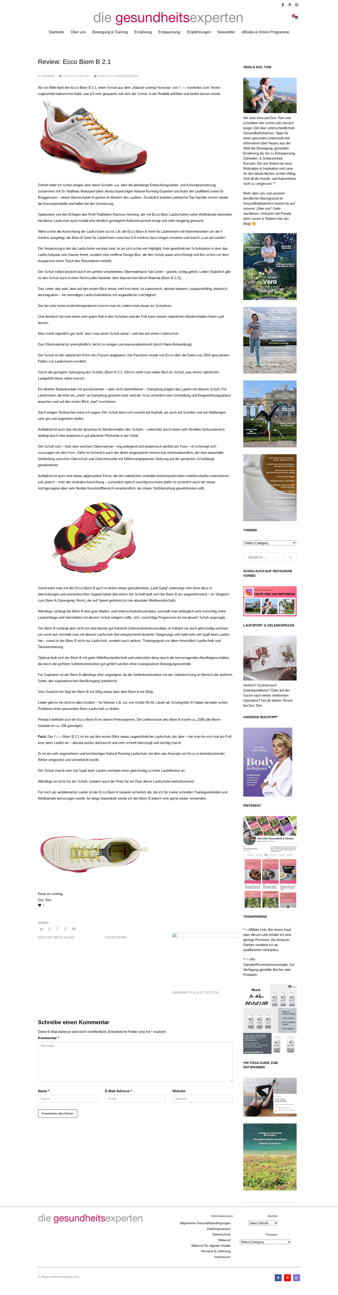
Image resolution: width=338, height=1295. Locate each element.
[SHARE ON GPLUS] (57, 929)
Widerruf (224, 1240)
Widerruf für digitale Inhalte (211, 1245)
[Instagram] (296, 4)
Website (178, 1091)
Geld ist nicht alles (56, 937)
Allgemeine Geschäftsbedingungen (205, 1223)
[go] (291, 557)
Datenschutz (221, 1234)
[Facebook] (282, 4)
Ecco (182, 87)
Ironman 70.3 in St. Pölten (195, 992)
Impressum (222, 1257)
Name (43, 1091)
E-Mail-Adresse (118, 1091)
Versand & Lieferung (216, 1251)
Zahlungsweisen (219, 1229)
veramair (48, 76)
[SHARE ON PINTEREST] (65, 929)
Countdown (116, 937)
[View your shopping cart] (296, 18)
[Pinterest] (289, 4)
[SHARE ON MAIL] (73, 929)
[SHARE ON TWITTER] (41, 929)
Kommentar (48, 1038)
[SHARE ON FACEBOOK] (49, 929)
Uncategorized (127, 76)
